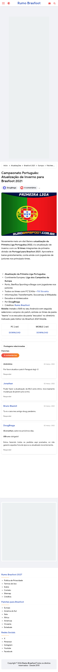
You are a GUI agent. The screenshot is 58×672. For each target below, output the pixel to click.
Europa (7, 608)
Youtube (7, 648)
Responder (7, 374)
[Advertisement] (29, 88)
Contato (7, 590)
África (6, 617)
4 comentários (30, 188)
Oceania (7, 624)
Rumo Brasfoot (22, 305)
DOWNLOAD (14, 332)
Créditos (7, 597)
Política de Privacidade (13, 580)
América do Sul (10, 611)
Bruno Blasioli (10, 406)
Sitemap (7, 593)
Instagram (8, 645)
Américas (8, 621)
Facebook (8, 651)
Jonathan (8, 383)
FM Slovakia (43, 291)
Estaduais (8, 627)
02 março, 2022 (49, 364)
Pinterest (8, 642)
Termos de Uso (10, 584)
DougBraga (9, 425)
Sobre (6, 587)
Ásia (6, 614)
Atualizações (49, 188)
